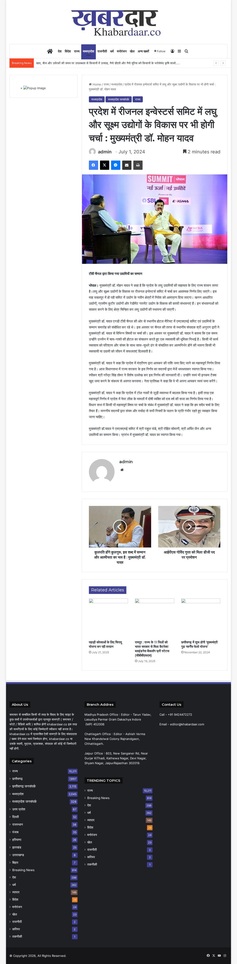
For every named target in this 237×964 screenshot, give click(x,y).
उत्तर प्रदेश (18, 809)
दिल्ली (15, 817)
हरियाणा (16, 840)
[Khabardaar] (118, 22)
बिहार (15, 862)
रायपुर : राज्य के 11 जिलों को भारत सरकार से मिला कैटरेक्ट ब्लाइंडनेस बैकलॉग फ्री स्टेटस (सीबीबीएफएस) (152, 648)
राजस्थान (17, 824)
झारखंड (16, 847)
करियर (16, 929)
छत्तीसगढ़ (17, 779)
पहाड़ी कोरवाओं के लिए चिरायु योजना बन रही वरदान (105, 644)
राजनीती (102, 51)
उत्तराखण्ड (18, 855)
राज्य (77, 51)
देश (60, 51)
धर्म (112, 51)
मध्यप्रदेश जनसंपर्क (118, 99)
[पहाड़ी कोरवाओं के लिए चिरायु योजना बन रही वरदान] (108, 618)
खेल (132, 51)
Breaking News (23, 870)
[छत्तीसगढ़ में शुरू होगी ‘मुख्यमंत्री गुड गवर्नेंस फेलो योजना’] (201, 618)
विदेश (68, 51)
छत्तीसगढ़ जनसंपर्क (24, 786)
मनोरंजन (122, 51)
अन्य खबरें (143, 51)
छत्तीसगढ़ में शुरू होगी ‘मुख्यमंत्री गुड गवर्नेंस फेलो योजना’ (199, 644)
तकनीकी (17, 936)
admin (105, 152)
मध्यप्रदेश (88, 51)
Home (96, 84)
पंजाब (15, 832)
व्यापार (15, 892)
